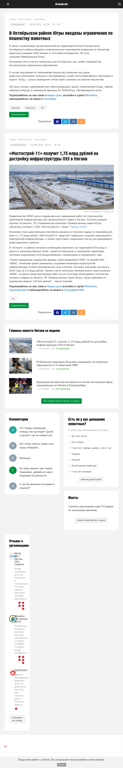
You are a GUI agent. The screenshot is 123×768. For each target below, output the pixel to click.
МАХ (81, 289)
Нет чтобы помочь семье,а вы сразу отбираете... (37, 445)
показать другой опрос (91, 479)
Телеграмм (50, 98)
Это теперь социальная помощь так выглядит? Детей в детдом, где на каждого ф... (37, 432)
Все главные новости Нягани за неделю (61, 401)
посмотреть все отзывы (17, 719)
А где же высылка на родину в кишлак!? (37, 486)
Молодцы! (25, 458)
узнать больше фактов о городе (91, 520)
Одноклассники (18, 289)
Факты (73, 498)
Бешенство (30, 108)
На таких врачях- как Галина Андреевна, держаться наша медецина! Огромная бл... (36, 472)
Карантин (15, 108)
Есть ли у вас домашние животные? (86, 421)
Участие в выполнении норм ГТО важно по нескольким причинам (90, 508)
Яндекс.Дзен (54, 95)
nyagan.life (61, 4)
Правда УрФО (78, 226)
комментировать (19, 114)
